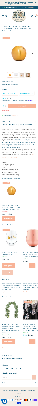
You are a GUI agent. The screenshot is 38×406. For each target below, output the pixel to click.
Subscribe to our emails (9, 373)
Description (6, 121)
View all (7, 273)
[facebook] (16, 368)
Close (36, 2)
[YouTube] (12, 368)
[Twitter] (20, 368)
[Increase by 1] (6, 104)
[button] (2, 7)
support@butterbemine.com (13, 358)
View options (8, 218)
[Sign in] (32, 16)
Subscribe (34, 377)
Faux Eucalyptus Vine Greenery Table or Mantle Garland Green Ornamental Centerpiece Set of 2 (11, 328)
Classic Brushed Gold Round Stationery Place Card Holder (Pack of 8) (11, 207)
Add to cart (22, 106)
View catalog (3, 16)
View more (5, 348)
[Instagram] (2, 368)
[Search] (6, 16)
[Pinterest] (7, 368)
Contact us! (15, 115)
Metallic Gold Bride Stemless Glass (9, 253)
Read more (31, 7)
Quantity (4, 89)
